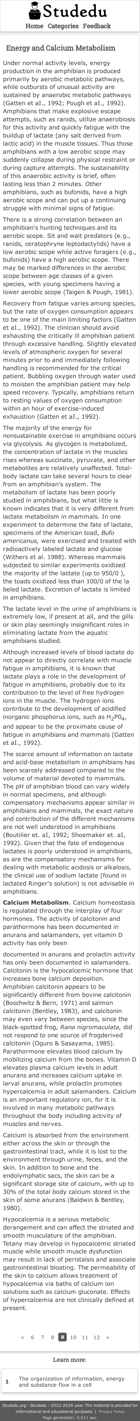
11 (85, 1337)
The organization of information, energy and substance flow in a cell (71, 1381)
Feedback (97, 26)
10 (73, 1337)
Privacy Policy (112, 1411)
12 (96, 1337)
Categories (63, 26)
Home (34, 26)
